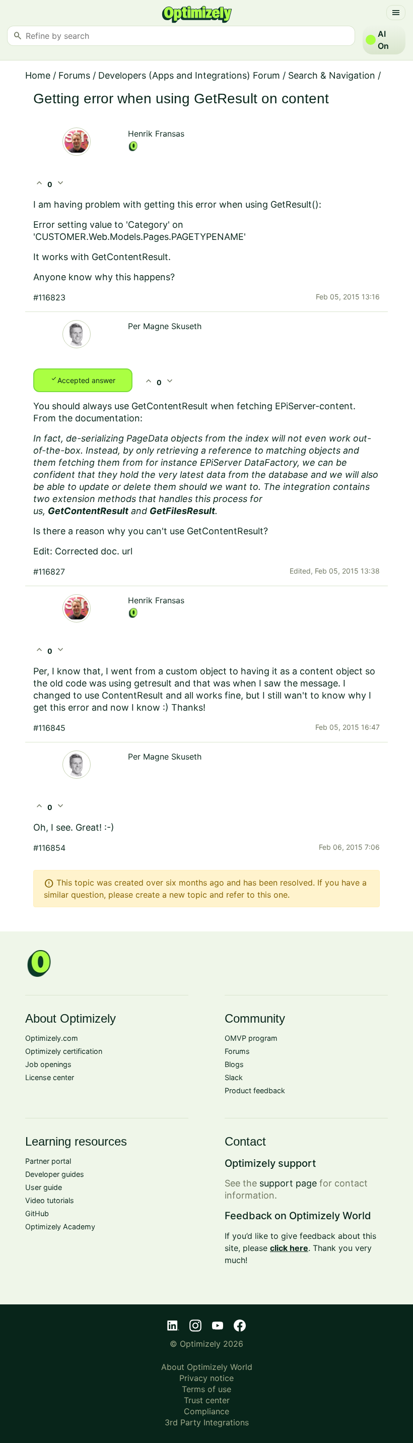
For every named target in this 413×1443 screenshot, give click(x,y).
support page (288, 1183)
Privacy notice (206, 1378)
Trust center (207, 1400)
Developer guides (54, 1174)
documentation (107, 418)
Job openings (48, 1064)
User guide (43, 1187)
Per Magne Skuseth (164, 326)
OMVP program (251, 1038)
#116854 (49, 848)
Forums (74, 75)
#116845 (49, 728)
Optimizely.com (51, 1038)
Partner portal (48, 1161)
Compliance (206, 1411)
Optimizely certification (63, 1051)
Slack (234, 1077)
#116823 (49, 297)
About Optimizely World (206, 1367)
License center (49, 1077)
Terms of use (206, 1389)
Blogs (234, 1064)
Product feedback (255, 1090)
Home (37, 75)
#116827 (49, 572)
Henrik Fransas (156, 134)
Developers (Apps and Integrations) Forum (189, 75)
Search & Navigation (331, 75)
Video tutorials (49, 1200)
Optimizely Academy (60, 1226)
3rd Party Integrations (207, 1422)
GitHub (37, 1213)
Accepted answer (82, 379)
